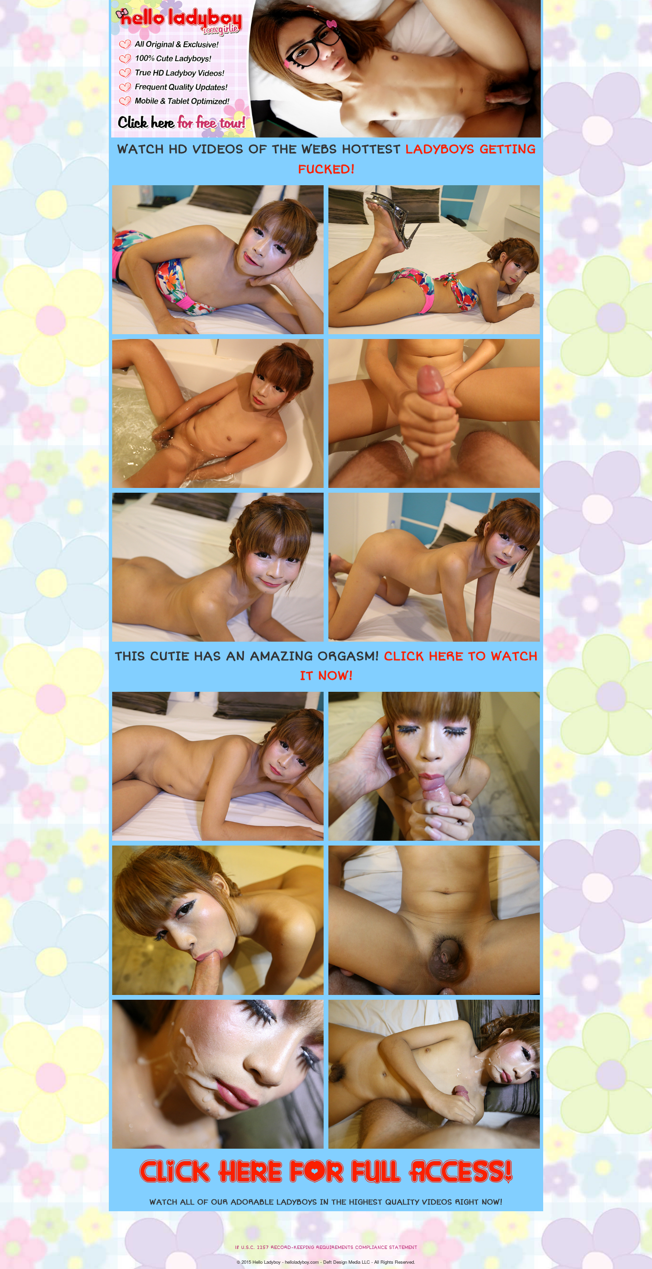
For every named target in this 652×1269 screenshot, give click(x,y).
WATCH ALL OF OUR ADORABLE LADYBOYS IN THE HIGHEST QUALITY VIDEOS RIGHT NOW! (326, 1202)
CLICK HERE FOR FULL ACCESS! (326, 1172)
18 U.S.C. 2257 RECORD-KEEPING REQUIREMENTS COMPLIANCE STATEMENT (326, 1247)
